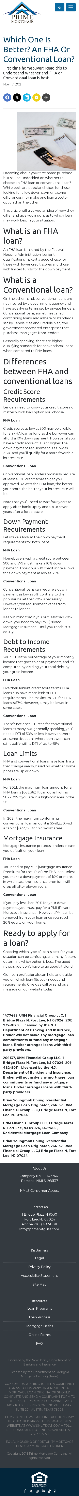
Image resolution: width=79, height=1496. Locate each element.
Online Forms (39, 1335)
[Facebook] (25, 1491)
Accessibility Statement (39, 1276)
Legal (39, 1258)
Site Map (40, 1284)
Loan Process (39, 1317)
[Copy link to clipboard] (46, 97)
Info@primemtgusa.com (39, 1229)
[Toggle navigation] (71, 7)
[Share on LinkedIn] (27, 97)
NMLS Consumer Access (39, 1191)
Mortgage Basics (39, 1326)
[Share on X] (17, 97)
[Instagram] (37, 1491)
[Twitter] (31, 1491)
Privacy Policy (39, 1267)
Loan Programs (39, 1308)
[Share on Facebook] (7, 97)
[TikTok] (49, 1491)
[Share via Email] (36, 97)
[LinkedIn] (43, 1491)
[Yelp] (55, 1491)
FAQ (39, 1344)
